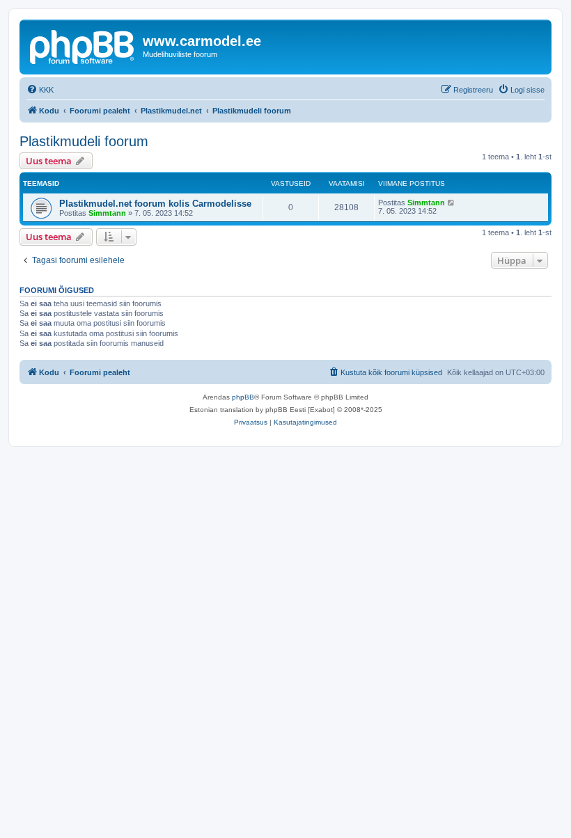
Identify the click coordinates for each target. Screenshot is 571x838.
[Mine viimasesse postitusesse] (451, 202)
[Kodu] (83, 45)
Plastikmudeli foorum (83, 141)
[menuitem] (40, 89)
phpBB (243, 397)
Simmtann (107, 213)
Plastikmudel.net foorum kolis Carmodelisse (155, 203)
